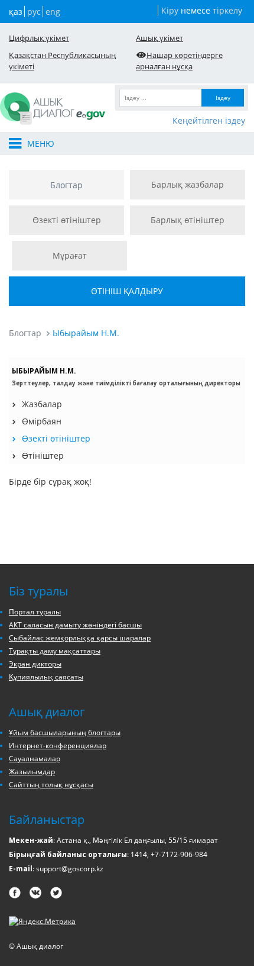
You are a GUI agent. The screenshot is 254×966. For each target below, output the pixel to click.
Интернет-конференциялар (57, 745)
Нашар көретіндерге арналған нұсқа (179, 61)
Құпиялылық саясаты (46, 677)
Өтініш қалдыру (127, 291)
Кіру (169, 10)
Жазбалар (42, 404)
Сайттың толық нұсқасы (51, 785)
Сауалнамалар (34, 759)
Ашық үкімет (159, 38)
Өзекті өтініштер (66, 220)
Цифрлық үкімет (39, 38)
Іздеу (223, 98)
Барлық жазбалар (187, 184)
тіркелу (227, 10)
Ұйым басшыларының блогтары (65, 732)
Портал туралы (35, 612)
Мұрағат (70, 255)
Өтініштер (43, 455)
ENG (52, 11)
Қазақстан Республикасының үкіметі (62, 61)
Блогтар (66, 185)
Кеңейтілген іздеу (208, 120)
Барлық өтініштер (187, 220)
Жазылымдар (32, 772)
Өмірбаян (41, 421)
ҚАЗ (15, 11)
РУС (34, 11)
